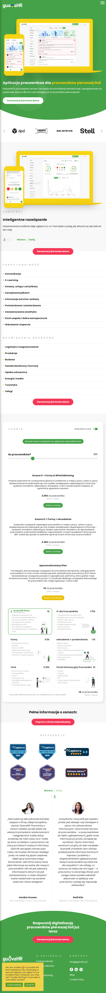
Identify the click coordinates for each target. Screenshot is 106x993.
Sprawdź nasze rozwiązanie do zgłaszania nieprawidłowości (53, 441)
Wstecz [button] (21, 239)
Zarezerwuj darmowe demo (23, 100)
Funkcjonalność (44, 961)
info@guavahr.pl (78, 962)
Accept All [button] (30, 985)
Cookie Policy (77, 979)
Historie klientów (45, 965)
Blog (72, 974)
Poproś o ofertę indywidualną (53, 722)
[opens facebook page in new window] (71, 969)
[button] (101, 131)
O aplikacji (49, 955)
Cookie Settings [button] (14, 984)
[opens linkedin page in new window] (76, 969)
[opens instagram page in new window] (81, 969)
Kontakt (79, 955)
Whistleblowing (44, 975)
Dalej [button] (32, 239)
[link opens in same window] (12, 8)
